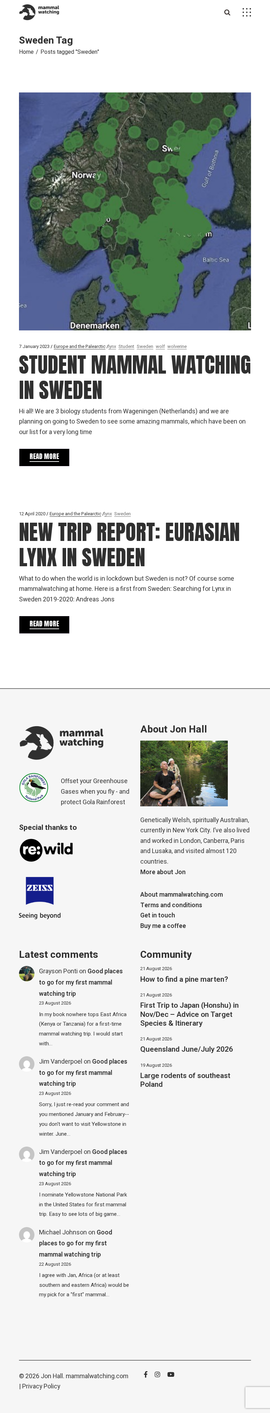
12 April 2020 (32, 513)
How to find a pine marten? (184, 979)
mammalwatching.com (97, 1376)
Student (126, 346)
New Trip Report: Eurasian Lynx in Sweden (129, 544)
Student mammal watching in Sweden (135, 377)
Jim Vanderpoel (60, 1061)
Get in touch (157, 915)
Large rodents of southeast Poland (185, 1080)
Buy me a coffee (163, 926)
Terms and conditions (171, 905)
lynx (112, 346)
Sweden (145, 346)
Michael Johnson (63, 1232)
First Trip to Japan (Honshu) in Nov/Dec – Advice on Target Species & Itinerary (189, 1014)
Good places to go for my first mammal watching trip (81, 982)
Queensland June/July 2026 (186, 1049)
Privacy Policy (41, 1386)
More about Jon (163, 872)
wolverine (177, 346)
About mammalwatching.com (181, 894)
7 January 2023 (34, 346)
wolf (160, 346)
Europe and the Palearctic (79, 346)
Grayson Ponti (58, 971)
